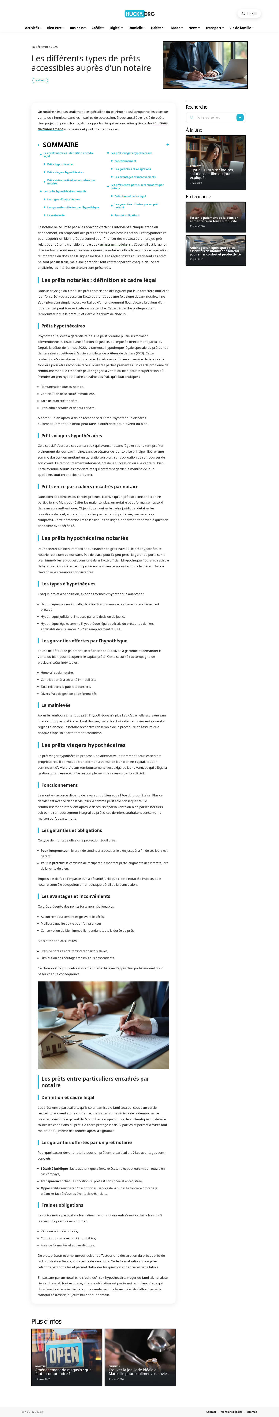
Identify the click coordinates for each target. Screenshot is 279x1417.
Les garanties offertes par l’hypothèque (73, 207)
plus (49, 302)
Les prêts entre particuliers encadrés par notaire (137, 186)
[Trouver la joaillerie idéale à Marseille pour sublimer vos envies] (140, 1357)
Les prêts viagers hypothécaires (131, 153)
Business (114, 1366)
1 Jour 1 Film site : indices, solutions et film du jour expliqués (212, 174)
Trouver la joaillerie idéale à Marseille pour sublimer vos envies (139, 1371)
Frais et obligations (127, 215)
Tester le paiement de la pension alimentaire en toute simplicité (214, 219)
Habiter (40, 80)
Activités (195, 166)
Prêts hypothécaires (60, 164)
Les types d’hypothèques (63, 199)
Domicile (41, 1366)
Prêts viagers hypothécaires (65, 172)
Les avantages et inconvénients (135, 177)
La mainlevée (56, 215)
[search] (244, 14)
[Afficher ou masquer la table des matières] (123, 144)
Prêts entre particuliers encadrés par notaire (71, 181)
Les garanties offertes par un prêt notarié (136, 205)
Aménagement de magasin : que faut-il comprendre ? (63, 1371)
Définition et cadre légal (130, 196)
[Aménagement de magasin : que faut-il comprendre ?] (67, 1357)
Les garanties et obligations (132, 169)
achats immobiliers (115, 244)
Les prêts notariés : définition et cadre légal (68, 154)
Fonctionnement (125, 161)
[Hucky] (139, 13)
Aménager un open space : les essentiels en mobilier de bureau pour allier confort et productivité (215, 251)
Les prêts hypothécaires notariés (64, 191)
